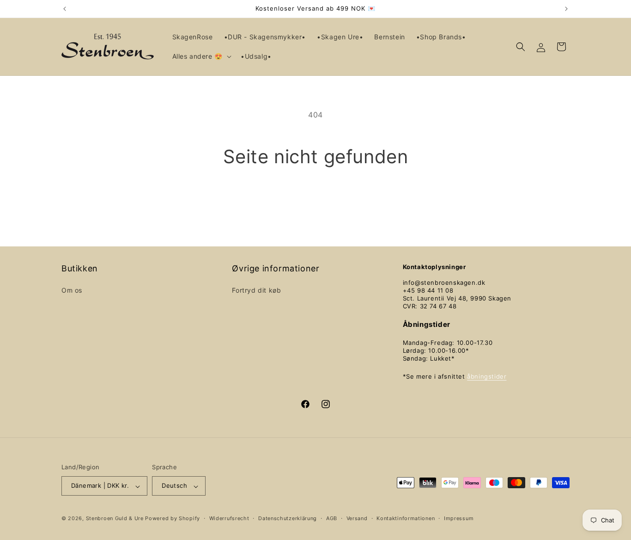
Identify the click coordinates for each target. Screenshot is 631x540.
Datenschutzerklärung (287, 518)
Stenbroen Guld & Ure (115, 518)
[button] (201, 56)
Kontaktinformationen (405, 518)
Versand (357, 518)
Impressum (458, 518)
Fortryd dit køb (256, 290)
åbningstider (486, 376)
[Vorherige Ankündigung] (65, 9)
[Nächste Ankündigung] (566, 9)
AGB (331, 518)
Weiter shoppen (315, 202)
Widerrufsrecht (229, 518)
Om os (71, 290)
